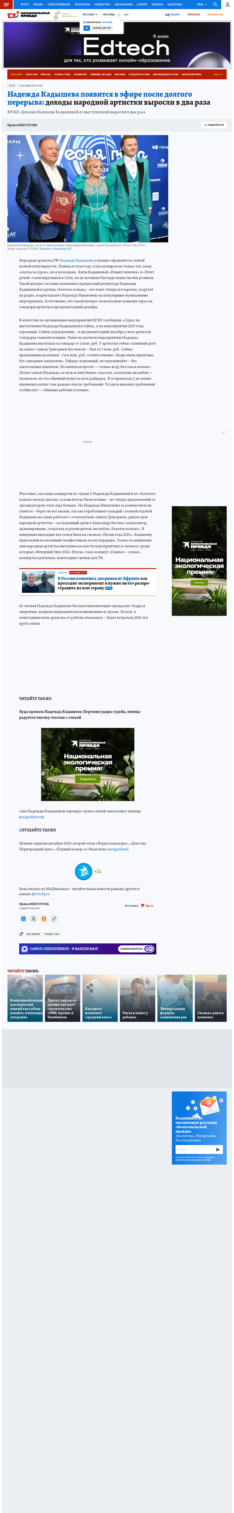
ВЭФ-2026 (46, 74)
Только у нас (62, 74)
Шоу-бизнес (33, 934)
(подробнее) (118, 849)
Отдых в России (139, 74)
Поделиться (216, 125)
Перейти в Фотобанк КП (55, 248)
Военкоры (80, 74)
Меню (6, 4)
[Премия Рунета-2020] (63, 14)
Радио (175, 14)
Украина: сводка (100, 74)
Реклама (193, 14)
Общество (102, 4)
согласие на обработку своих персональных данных (195, 1158)
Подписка (215, 14)
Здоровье (174, 4)
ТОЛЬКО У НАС (51, 934)
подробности (31, 817)
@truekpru (41, 894)
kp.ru (149, 906)
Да (86, 28)
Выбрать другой (102, 28)
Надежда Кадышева (76, 260)
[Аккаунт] (227, 4)
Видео (38, 4)
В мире (142, 4)
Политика (82, 4)
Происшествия (191, 74)
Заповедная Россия (165, 74)
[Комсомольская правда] (28, 14)
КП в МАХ (120, 74)
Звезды (157, 4)
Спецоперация (59, 4)
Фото (25, 4)
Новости (31, 74)
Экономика (124, 4)
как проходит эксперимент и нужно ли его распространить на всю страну (104, 583)
